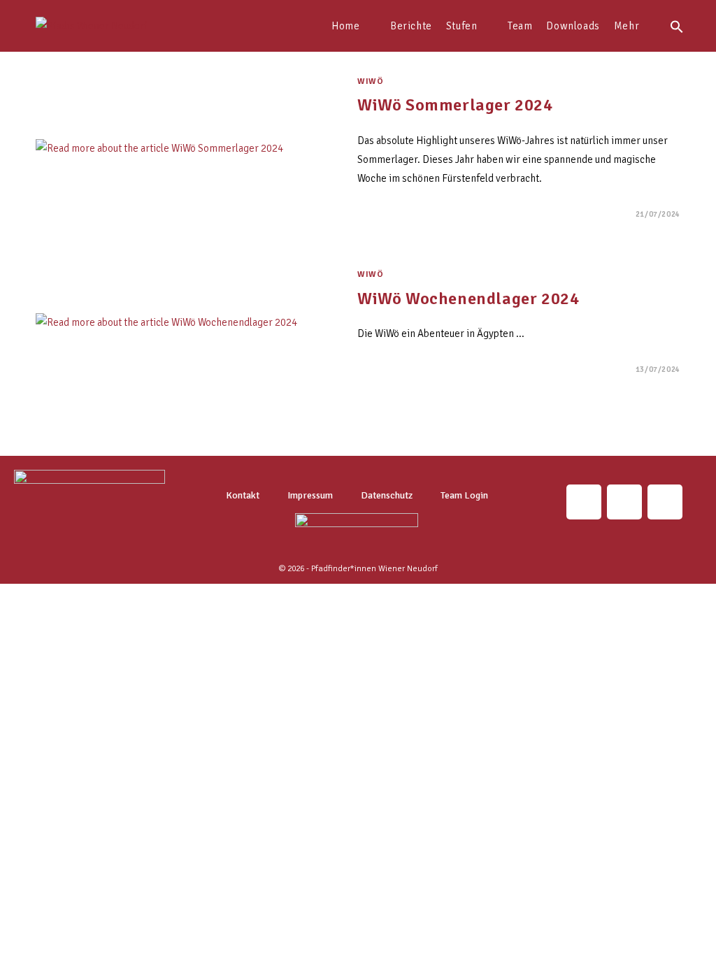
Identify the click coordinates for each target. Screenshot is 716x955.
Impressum (310, 495)
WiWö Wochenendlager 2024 (468, 298)
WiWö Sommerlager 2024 (455, 104)
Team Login (464, 495)
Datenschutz (387, 495)
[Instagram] (583, 501)
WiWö (370, 81)
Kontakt (242, 495)
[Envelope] (624, 501)
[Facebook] (664, 501)
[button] (677, 26)
